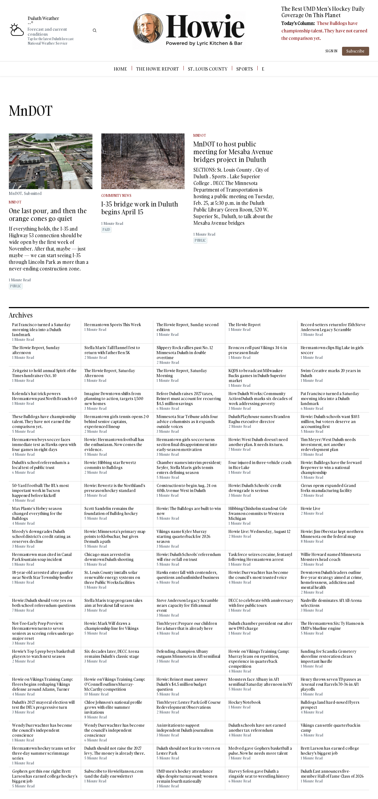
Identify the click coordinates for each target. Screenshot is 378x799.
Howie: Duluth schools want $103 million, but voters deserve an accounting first (330, 421)
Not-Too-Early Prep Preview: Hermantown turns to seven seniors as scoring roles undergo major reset (43, 631)
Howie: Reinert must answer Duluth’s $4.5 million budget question (182, 684)
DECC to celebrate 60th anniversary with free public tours (261, 603)
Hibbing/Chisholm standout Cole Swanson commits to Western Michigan (258, 513)
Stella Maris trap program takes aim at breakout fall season (113, 603)
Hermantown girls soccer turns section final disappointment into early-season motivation (187, 444)
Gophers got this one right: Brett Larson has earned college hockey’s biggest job (44, 776)
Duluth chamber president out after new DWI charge (260, 626)
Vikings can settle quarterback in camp (331, 728)
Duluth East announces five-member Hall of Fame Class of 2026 (332, 774)
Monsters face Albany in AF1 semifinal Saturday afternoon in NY (260, 682)
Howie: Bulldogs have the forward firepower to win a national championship (331, 467)
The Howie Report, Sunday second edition (188, 327)
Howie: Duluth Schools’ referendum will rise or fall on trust (189, 557)
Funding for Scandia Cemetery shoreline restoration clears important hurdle (328, 656)
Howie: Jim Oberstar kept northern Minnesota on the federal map (332, 534)
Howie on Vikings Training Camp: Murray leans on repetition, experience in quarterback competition (259, 659)
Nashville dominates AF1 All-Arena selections (331, 603)
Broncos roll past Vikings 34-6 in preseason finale (258, 350)
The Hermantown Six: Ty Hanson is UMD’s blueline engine (332, 626)
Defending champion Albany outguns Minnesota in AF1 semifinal (189, 654)
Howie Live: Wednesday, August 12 (259, 531)
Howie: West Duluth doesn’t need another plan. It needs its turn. (258, 442)
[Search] (94, 30)
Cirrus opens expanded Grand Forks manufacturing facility (328, 488)
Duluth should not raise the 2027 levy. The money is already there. (114, 751)
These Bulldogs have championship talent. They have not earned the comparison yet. (324, 30)
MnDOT (15, 202)
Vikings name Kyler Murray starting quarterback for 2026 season (183, 536)
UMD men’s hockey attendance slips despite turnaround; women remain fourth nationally (187, 776)
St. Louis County (207, 69)
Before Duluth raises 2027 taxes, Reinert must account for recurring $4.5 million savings (189, 398)
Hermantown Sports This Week (112, 324)
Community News (116, 195)
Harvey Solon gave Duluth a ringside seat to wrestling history (259, 774)
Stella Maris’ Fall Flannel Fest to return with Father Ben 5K (112, 350)
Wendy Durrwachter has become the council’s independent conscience (42, 730)
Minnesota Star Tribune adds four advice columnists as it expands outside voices (187, 421)
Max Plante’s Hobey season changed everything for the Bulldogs (37, 513)
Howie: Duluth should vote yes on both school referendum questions (44, 603)
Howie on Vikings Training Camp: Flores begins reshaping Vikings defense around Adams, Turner (42, 684)
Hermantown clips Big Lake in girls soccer (332, 350)
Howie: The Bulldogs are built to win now (189, 511)
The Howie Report (157, 69)
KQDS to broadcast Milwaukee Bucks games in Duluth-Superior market (257, 375)
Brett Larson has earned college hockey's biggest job (330, 751)
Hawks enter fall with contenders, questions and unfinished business (188, 575)
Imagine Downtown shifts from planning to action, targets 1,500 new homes (113, 398)
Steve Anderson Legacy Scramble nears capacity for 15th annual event (187, 605)
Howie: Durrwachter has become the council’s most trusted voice (258, 575)
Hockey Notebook (245, 702)
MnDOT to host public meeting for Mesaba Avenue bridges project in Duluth (233, 151)
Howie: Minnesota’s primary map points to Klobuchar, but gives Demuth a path (114, 536)
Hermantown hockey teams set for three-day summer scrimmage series (44, 753)
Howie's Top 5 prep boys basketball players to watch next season (43, 654)
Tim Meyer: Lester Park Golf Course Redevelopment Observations (189, 705)
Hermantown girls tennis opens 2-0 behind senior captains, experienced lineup (116, 421)
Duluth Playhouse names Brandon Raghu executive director (259, 419)
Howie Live (310, 508)
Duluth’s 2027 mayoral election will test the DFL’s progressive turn (43, 705)
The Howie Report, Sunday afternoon (36, 350)
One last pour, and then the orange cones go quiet (48, 214)
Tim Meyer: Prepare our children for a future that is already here (187, 626)
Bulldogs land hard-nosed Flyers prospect (330, 705)
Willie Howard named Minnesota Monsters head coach (331, 557)
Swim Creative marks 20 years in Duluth (331, 373)
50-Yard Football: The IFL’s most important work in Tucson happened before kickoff (40, 490)
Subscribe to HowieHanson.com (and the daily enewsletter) (113, 774)
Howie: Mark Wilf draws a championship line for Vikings (111, 626)
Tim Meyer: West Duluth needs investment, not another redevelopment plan (328, 444)
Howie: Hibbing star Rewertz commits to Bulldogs (110, 465)
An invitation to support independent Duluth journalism (185, 728)
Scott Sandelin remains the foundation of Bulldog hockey (111, 511)
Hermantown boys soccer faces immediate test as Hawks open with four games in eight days (44, 444)
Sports (244, 69)
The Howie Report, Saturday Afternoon (109, 373)
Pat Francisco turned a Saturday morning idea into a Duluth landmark (41, 329)
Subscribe (355, 51)
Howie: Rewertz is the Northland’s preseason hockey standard (114, 488)
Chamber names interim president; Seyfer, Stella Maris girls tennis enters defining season (189, 467)
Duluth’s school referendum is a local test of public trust (40, 465)
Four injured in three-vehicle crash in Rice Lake (260, 465)
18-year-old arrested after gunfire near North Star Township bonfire (42, 575)
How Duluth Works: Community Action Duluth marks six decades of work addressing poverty (260, 398)
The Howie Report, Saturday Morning (182, 373)
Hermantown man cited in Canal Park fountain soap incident (42, 557)
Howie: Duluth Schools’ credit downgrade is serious (255, 488)
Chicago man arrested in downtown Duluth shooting (109, 557)
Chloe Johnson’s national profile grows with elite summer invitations (113, 707)
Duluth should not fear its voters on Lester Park (188, 751)
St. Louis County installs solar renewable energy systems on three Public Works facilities (112, 577)
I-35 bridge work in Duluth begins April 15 (139, 207)
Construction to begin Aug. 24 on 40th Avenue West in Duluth (186, 488)
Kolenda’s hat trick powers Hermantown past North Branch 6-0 (44, 396)
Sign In (331, 51)
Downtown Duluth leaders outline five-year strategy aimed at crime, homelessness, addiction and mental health (332, 580)
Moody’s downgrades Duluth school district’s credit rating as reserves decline (41, 536)
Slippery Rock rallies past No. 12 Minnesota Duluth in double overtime (185, 352)
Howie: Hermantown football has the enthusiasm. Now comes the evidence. (114, 444)
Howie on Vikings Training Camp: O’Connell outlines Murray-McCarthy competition (114, 684)
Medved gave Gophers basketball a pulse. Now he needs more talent (260, 751)
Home (120, 69)
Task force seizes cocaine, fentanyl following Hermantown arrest (260, 557)
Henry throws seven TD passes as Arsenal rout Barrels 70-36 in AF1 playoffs (331, 684)
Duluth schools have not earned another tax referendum (257, 728)
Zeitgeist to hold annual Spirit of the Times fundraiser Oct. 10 (44, 373)
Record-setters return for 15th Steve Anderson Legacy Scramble (333, 327)
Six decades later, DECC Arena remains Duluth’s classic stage (111, 654)
